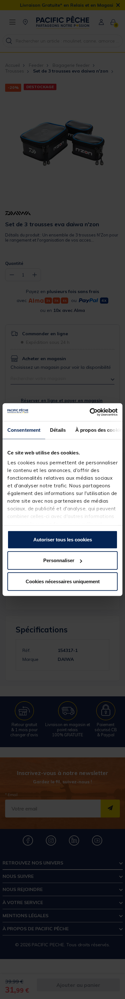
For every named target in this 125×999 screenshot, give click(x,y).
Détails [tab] (58, 429)
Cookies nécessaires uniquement (63, 581)
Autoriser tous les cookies (62, 539)
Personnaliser (58, 560)
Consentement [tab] (23, 429)
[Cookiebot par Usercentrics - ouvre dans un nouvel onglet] (90, 412)
